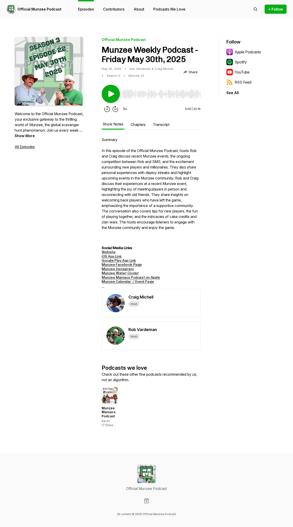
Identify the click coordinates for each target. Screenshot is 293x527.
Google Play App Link (119, 260)
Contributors (114, 9)
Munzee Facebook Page (122, 264)
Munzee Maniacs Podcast (109, 412)
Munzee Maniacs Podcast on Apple (131, 277)
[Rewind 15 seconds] (107, 109)
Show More (25, 135)
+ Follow (275, 9)
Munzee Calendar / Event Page (128, 281)
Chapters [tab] (138, 124)
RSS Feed (243, 82)
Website (108, 252)
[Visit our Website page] (146, 501)
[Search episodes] (255, 9)
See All (232, 92)
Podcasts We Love (169, 9)
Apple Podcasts (248, 52)
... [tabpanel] (150, 213)
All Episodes (25, 146)
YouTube (242, 72)
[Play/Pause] (111, 94)
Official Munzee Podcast (39, 9)
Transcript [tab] (161, 124)
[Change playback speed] (125, 109)
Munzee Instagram (118, 269)
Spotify (241, 62)
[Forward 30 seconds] (115, 109)
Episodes (86, 9)
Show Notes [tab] (113, 124)
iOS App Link (112, 256)
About (139, 9)
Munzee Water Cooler (120, 273)
